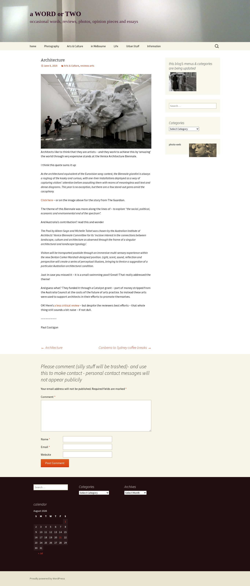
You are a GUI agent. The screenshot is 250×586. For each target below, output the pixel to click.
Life (116, 46)
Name (45, 439)
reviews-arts (87, 65)
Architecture (51, 347)
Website (46, 454)
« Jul (40, 553)
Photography (51, 46)
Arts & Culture (75, 46)
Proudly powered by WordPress (47, 578)
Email (45, 447)
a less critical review (66, 305)
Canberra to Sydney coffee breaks (125, 347)
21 (60, 537)
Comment (48, 397)
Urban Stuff (132, 46)
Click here (47, 200)
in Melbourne (98, 46)
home (33, 46)
